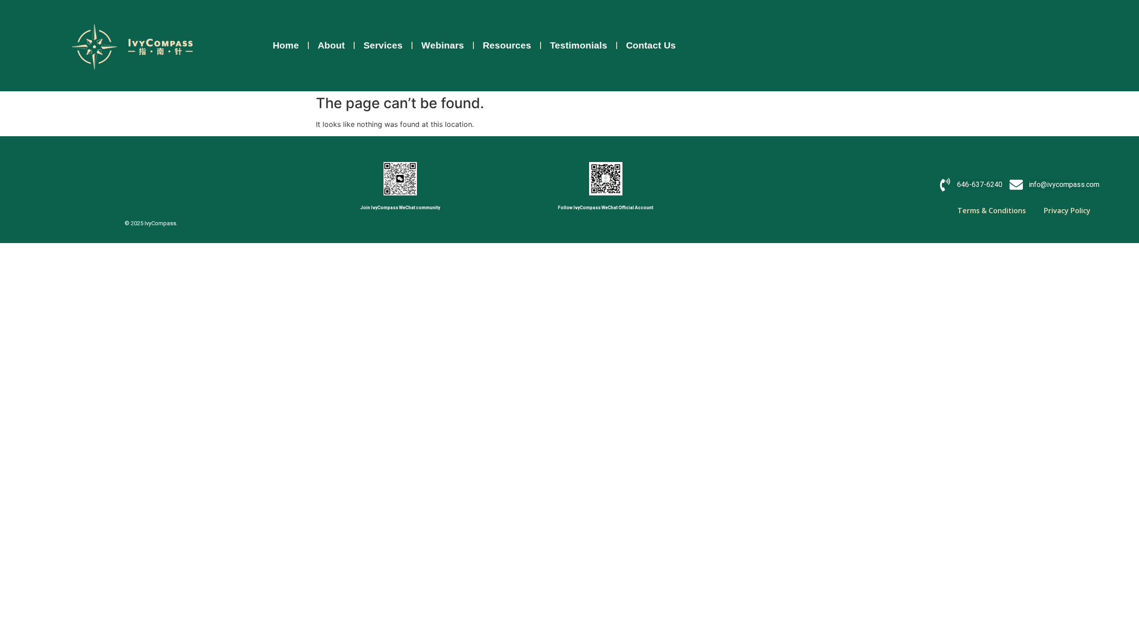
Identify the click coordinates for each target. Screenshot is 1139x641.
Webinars (442, 45)
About (331, 45)
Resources (507, 45)
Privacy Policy (1067, 210)
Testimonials (578, 45)
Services (383, 45)
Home (286, 45)
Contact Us (651, 45)
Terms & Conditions (991, 210)
